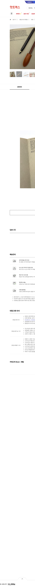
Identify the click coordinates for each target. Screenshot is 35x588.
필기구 (14, 19)
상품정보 (19, 87)
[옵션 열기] (22, 578)
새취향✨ (18, 14)
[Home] (10, 19)
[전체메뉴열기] (11, 13)
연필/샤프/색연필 (23, 19)
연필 (32, 19)
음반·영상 (26, 14)
